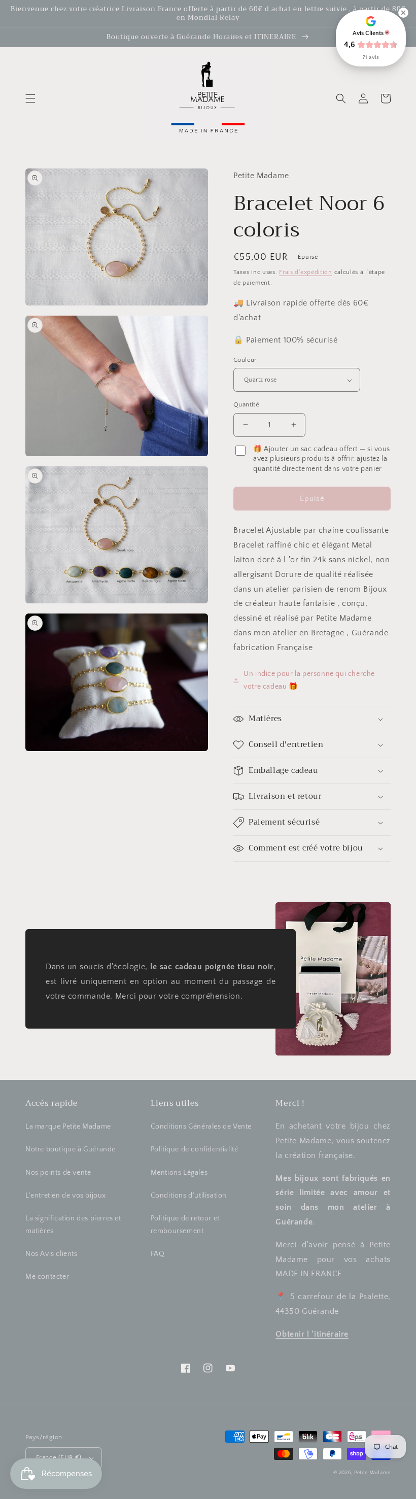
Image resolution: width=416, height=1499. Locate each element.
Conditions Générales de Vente (201, 1126)
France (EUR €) (59, 1457)
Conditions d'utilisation (189, 1195)
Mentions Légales (179, 1173)
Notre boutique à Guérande (70, 1149)
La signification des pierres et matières (73, 1224)
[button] (30, 98)
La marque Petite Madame (68, 1126)
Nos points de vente (58, 1173)
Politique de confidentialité (194, 1149)
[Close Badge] (403, 13)
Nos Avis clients (51, 1254)
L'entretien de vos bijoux (65, 1195)
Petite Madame (372, 1473)
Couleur (245, 359)
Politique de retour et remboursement (185, 1224)
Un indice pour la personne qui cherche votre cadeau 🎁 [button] (309, 680)
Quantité (246, 404)
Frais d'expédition (305, 272)
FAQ (158, 1254)
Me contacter (47, 1277)
